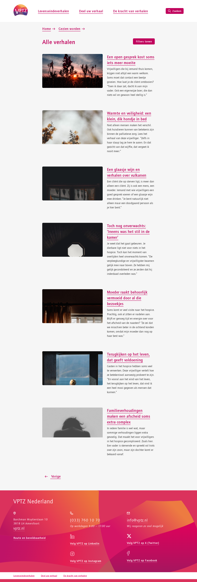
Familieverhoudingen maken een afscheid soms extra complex (128, 416)
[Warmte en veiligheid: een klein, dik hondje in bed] (72, 127)
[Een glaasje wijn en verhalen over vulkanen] (72, 183)
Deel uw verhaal (91, 11)
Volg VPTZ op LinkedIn (84, 543)
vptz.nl (19, 528)
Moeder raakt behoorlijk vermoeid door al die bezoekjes (127, 297)
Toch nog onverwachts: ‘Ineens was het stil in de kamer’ (128, 231)
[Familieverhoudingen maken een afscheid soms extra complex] (72, 424)
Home (46, 28)
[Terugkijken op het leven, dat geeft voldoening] (72, 368)
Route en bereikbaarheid (29, 538)
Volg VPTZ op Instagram (85, 561)
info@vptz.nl (137, 520)
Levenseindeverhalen (53, 11)
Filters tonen (144, 41)
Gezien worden (69, 28)
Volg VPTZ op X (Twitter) (143, 543)
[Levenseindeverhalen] (20, 11)
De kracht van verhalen (130, 11)
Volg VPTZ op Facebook (142, 560)
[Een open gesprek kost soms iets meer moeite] (72, 71)
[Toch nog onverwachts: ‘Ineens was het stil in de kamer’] (72, 240)
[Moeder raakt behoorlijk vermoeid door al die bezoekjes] (72, 306)
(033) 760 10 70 (85, 520)
